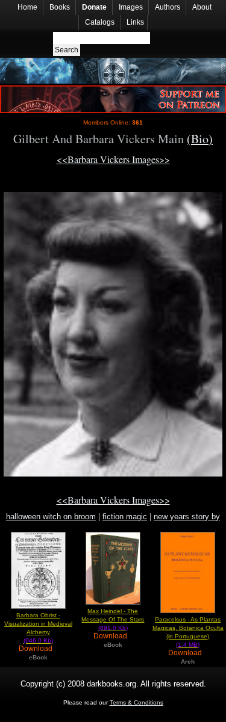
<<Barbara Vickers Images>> (113, 159)
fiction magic (124, 516)
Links (135, 22)
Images (131, 7)
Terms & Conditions (136, 702)
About (202, 7)
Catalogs (100, 22)
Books (59, 7)
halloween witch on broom (51, 516)
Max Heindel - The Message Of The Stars (112, 619)
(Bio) (200, 139)
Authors (167, 7)
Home (27, 7)
